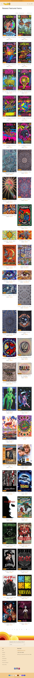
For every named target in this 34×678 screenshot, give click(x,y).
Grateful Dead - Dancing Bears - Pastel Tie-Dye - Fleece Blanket (24, 376)
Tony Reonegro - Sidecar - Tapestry (24, 240)
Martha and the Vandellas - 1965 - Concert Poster (9, 466)
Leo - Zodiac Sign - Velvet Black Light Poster (24, 91)
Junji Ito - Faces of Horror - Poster (9, 492)
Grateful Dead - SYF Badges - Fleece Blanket (9, 382)
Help (3, 650)
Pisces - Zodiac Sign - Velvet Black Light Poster (24, 38)
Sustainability (4, 658)
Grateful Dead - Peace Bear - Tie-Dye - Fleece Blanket (9, 358)
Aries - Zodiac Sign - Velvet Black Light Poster (9, 91)
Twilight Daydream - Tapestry (9, 173)
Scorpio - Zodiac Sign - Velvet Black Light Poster (9, 118)
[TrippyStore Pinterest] (19, 669)
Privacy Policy (4, 664)
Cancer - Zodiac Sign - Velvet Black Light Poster (9, 65)
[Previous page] (5, 629)
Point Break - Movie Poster (24, 466)
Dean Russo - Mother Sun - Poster (24, 437)
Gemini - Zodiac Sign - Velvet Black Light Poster (9, 145)
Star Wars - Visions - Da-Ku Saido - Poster (9, 597)
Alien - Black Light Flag (9, 411)
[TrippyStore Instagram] (17, 669)
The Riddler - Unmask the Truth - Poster (9, 545)
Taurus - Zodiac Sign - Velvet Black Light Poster (24, 145)
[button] (2, 4)
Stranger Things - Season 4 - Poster (9, 623)
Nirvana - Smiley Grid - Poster (24, 597)
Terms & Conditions (5, 662)
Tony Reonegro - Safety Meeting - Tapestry (9, 266)
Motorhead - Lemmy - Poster (9, 571)
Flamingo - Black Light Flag (9, 440)
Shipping (3, 652)
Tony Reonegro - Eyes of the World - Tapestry (9, 215)
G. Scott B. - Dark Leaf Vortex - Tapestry (9, 334)
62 (26, 629)
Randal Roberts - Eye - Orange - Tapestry (24, 280)
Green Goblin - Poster (24, 518)
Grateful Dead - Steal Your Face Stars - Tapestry (24, 332)
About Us (3, 656)
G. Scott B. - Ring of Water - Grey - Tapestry (24, 306)
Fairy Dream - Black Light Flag (24, 411)
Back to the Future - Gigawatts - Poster (25, 492)
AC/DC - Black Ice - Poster (25, 571)
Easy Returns (4, 660)
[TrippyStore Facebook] (15, 669)
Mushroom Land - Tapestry (24, 266)
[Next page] (29, 629)
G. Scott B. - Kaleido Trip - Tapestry (24, 199)
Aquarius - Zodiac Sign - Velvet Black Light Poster (9, 38)
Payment (3, 654)
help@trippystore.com (21, 650)
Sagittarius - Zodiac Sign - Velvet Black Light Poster (24, 118)
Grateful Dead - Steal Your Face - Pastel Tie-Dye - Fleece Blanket (24, 357)
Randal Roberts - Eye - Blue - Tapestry (9, 280)
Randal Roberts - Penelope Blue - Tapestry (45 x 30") (9, 295)
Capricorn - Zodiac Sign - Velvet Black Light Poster (24, 65)
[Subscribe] (24, 644)
